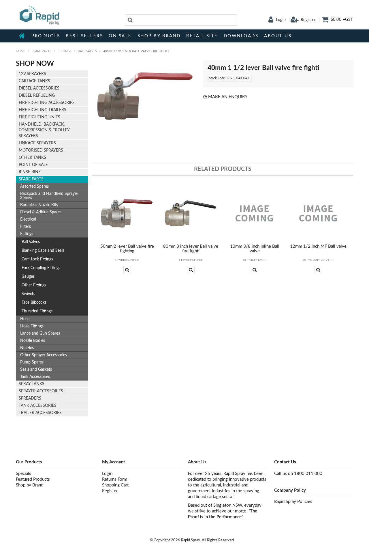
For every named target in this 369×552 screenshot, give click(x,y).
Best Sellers (84, 36)
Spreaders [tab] (30, 398)
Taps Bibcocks (34, 303)
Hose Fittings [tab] (32, 326)
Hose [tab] (24, 319)
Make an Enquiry (227, 97)
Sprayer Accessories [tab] (41, 391)
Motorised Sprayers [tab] (41, 150)
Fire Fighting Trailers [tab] (42, 110)
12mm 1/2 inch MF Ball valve (318, 246)
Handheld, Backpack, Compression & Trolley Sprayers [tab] (44, 130)
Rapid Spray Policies (293, 501)
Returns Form (114, 479)
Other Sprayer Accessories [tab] (43, 355)
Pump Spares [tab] (32, 362)
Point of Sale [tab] (33, 165)
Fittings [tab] (26, 234)
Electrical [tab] (28, 219)
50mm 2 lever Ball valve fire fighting (127, 248)
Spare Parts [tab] (31, 179)
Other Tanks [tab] (32, 158)
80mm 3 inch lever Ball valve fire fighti (190, 248)
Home (22, 35)
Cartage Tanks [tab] (34, 81)
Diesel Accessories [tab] (39, 88)
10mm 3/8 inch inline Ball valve (254, 248)
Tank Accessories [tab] (35, 377)
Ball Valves (87, 51)
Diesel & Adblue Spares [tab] (40, 212)
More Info (127, 270)
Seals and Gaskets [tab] (36, 370)
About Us (277, 36)
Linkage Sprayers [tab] (37, 143)
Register (308, 20)
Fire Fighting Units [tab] (39, 117)
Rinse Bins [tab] (30, 172)
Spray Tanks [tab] (31, 384)
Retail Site (202, 36)
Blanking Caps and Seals (43, 251)
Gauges (28, 277)
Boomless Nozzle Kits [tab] (39, 205)
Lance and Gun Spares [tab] (40, 333)
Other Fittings (34, 285)
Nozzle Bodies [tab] (32, 341)
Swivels (28, 294)
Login (281, 20)
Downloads (241, 36)
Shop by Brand (159, 36)
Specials (23, 473)
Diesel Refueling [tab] (37, 96)
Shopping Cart (115, 485)
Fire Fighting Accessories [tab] (47, 103)
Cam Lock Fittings (37, 259)
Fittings (64, 51)
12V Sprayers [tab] (32, 74)
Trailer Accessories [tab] (40, 413)
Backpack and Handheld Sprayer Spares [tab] (49, 196)
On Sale (120, 36)
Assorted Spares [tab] (34, 186)
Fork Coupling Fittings (41, 268)
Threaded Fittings (37, 311)
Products (45, 36)
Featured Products (33, 479)
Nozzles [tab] (27, 348)
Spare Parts (41, 51)
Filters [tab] (25, 227)
